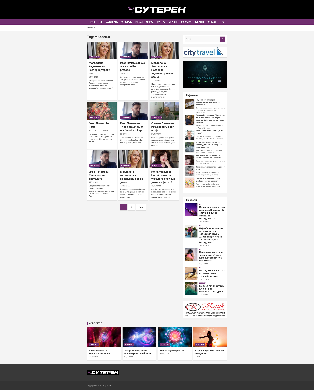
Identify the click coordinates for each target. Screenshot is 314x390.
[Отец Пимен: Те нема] (102, 111)
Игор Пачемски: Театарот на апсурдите (99, 175)
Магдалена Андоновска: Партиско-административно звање (162, 69)
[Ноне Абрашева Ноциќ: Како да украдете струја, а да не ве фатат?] (164, 159)
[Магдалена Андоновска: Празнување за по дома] (133, 159)
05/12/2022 (125, 134)
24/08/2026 (204, 245)
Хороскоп (186, 22)
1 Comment (103, 130)
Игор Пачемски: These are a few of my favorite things (131, 127)
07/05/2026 (164, 354)
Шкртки (199, 22)
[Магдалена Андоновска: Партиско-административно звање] (164, 50)
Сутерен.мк (106, 385)
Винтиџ (161, 22)
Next (141, 207)
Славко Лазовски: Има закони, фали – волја (163, 127)
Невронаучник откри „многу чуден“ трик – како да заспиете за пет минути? (211, 256)
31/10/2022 (156, 134)
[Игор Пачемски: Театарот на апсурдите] (102, 159)
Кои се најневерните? (172, 350)
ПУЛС (92, 22)
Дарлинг (173, 22)
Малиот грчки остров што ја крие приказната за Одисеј (211, 288)
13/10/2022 (125, 186)
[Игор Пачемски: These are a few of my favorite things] (133, 111)
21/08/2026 (204, 295)
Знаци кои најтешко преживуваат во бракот (137, 352)
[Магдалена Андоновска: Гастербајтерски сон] (102, 50)
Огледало (126, 22)
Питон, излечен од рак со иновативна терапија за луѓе (212, 273)
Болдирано (112, 22)
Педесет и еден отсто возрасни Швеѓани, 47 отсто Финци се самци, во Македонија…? (212, 213)
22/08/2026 (204, 279)
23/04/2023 (125, 74)
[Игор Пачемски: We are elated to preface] (133, 50)
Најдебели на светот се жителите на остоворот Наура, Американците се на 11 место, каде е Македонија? (211, 235)
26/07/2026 (93, 357)
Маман (139, 22)
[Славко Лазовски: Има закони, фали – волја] (164, 111)
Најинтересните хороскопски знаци (100, 352)
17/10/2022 (93, 182)
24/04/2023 (93, 77)
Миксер (150, 22)
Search (222, 39)
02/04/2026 (199, 357)
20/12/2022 (93, 130)
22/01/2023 (156, 81)
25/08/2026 (204, 222)
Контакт (211, 22)
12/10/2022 (156, 186)
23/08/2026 (204, 264)
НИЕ (100, 22)
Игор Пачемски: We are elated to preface (132, 66)
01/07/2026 (129, 357)
